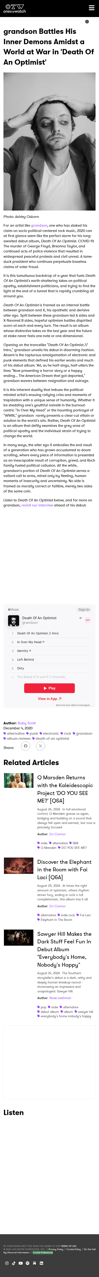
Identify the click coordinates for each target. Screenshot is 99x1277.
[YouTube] (20, 1263)
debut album (50, 1011)
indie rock (68, 915)
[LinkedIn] (41, 1263)
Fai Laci (85, 915)
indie (44, 843)
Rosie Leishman (60, 998)
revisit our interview (37, 505)
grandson (39, 225)
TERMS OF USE (68, 1246)
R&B (75, 843)
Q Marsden (48, 847)
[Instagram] (6, 1263)
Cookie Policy (74, 1249)
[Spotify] (27, 1263)
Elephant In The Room (56, 919)
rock (67, 733)
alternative (16, 733)
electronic (51, 733)
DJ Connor (58, 834)
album (68, 1011)
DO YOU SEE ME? (74, 847)
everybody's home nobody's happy (66, 1016)
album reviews (19, 738)
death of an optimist (52, 738)
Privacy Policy (56, 1249)
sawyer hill (85, 1011)
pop (43, 1007)
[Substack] (34, 1263)
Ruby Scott (27, 723)
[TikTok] (13, 1263)
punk (34, 733)
